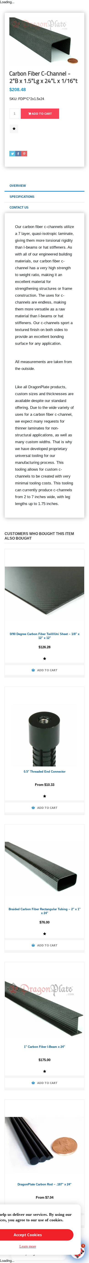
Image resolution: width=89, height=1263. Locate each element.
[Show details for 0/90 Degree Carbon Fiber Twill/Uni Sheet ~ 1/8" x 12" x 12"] (44, 589)
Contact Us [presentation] (19, 207)
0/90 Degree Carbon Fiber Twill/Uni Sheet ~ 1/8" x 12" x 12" (44, 636)
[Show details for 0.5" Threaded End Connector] (44, 726)
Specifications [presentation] (22, 196)
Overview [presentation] (18, 185)
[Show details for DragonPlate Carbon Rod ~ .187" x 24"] (44, 1139)
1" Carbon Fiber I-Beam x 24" (44, 1046)
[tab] (44, 186)
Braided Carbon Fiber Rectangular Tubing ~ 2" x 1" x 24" (45, 911)
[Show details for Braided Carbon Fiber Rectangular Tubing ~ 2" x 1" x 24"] (44, 864)
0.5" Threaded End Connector (44, 771)
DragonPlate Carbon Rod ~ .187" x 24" (44, 1184)
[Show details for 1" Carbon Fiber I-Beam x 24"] (44, 1002)
